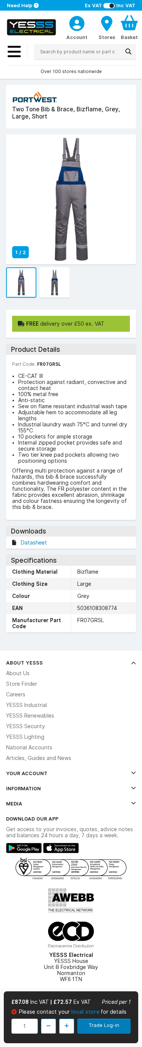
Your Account (26, 773)
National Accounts (29, 747)
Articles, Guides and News (38, 758)
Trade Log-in (104, 1025)
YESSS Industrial (26, 705)
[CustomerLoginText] (76, 22)
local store (86, 1012)
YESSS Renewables (30, 716)
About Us (18, 673)
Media (14, 803)
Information (23, 788)
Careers (15, 694)
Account (76, 37)
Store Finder (21, 684)
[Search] (128, 51)
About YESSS (24, 663)
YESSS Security (25, 726)
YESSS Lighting (25, 737)
